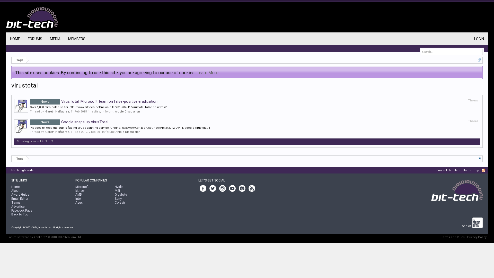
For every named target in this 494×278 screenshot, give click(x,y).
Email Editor (19, 199)
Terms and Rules (453, 237)
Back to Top (19, 214)
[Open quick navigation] (479, 60)
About (15, 191)
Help (457, 170)
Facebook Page (21, 210)
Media (55, 39)
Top (476, 170)
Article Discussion (127, 111)
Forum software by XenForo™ (44, 237)
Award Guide (20, 194)
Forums (35, 39)
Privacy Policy (477, 237)
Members (76, 39)
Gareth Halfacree (57, 111)
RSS (483, 170)
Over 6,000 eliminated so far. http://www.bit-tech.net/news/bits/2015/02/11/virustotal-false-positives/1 (99, 107)
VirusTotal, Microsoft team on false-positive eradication (99, 101)
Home (15, 39)
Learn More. (208, 72)
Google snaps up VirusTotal (74, 122)
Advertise (17, 206)
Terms (16, 202)
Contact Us (443, 170)
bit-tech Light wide (21, 170)
